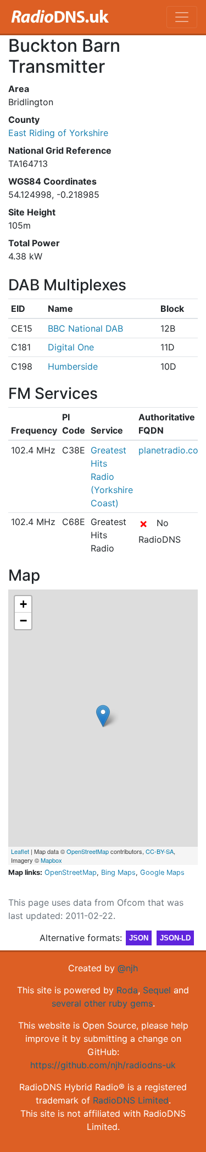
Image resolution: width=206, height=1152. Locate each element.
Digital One (71, 347)
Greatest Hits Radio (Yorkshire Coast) (112, 477)
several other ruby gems (102, 1003)
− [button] (23, 621)
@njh (128, 967)
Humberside (73, 366)
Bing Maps (118, 872)
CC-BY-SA (160, 851)
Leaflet (20, 851)
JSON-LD (175, 938)
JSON (138, 938)
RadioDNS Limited (131, 1100)
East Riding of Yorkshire (58, 132)
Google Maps (162, 872)
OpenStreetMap (87, 851)
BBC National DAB (85, 328)
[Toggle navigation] (181, 17)
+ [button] (23, 604)
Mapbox (51, 860)
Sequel (157, 990)
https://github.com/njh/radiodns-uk (103, 1064)
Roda (127, 990)
